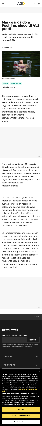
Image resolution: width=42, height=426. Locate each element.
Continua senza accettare (21, 416)
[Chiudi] (39, 371)
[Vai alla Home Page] (21, 3)
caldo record (16, 83)
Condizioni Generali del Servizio (21, 346)
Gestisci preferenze (21, 422)
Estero (9, 17)
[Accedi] (39, 3)
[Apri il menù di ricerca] (34, 3)
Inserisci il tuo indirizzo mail (14, 335)
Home (3, 17)
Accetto (21, 409)
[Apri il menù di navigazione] (3, 3)
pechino (5, 83)
